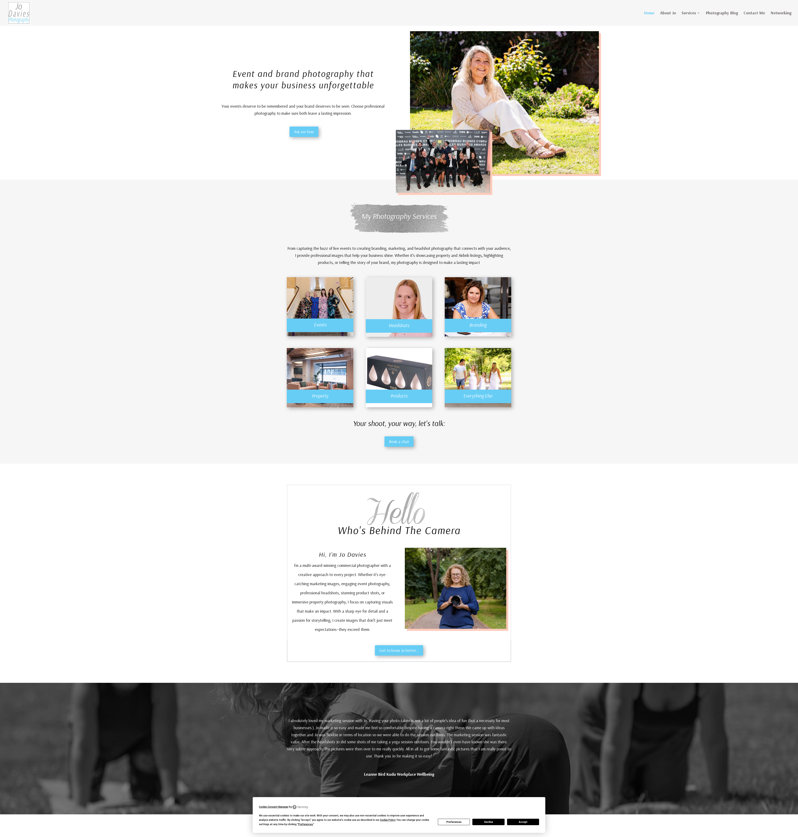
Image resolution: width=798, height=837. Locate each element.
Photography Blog (722, 13)
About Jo (668, 13)
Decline (488, 822)
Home (649, 13)
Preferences (454, 822)
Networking (781, 13)
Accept (523, 822)
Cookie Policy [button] (387, 820)
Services (689, 13)
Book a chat (399, 441)
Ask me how (304, 131)
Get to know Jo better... (399, 650)
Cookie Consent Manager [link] (273, 806)
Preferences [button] (305, 824)
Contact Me (754, 13)
